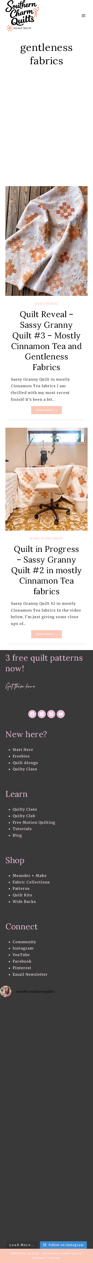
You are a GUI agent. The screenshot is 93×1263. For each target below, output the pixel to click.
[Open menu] (83, 15)
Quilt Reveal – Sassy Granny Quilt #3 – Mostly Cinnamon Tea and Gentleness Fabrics (46, 340)
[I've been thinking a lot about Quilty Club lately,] (23, 1042)
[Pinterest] (51, 714)
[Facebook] (32, 714)
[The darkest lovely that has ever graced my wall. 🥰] (23, 1198)
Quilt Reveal (46, 303)
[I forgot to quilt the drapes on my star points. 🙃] (23, 1015)
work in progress (46, 538)
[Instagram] (42, 714)
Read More (49, 410)
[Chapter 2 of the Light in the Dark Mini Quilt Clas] (23, 1172)
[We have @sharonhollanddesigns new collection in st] (23, 1068)
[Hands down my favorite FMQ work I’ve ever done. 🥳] (23, 1120)
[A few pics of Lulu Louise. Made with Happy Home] (23, 1094)
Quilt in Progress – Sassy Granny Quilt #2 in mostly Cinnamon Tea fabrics (46, 570)
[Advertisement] (46, 132)
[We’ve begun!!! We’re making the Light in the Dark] (23, 1224)
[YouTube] (61, 714)
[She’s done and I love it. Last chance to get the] (23, 1146)
